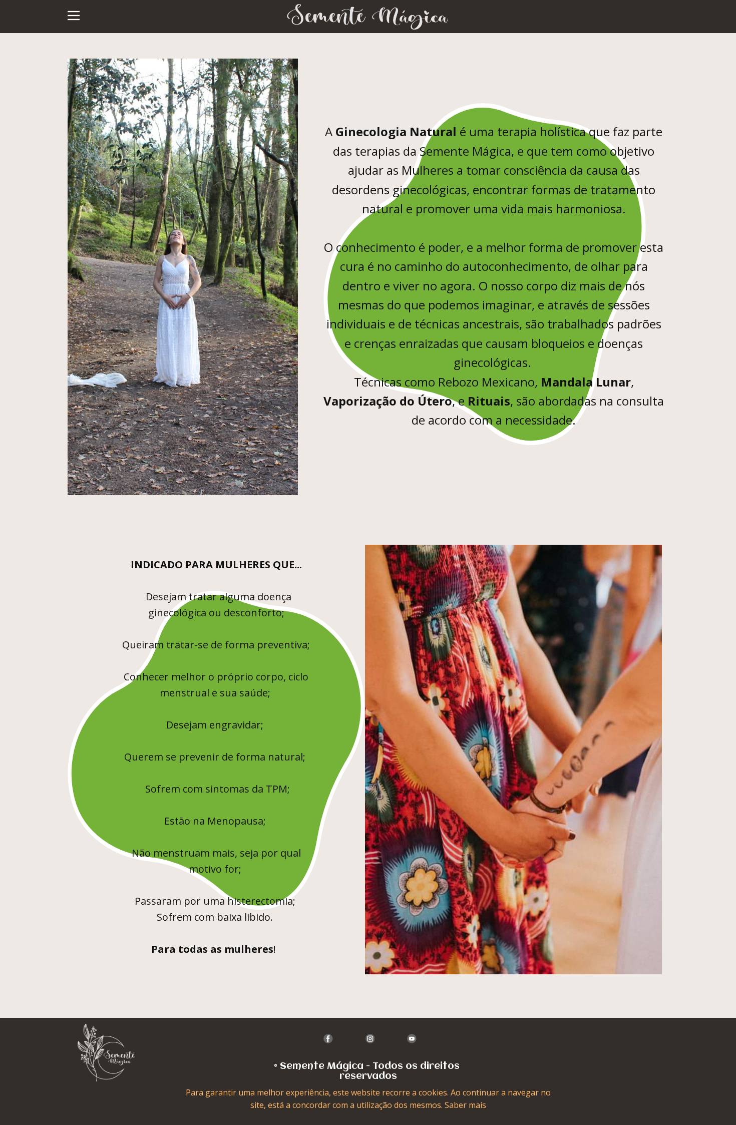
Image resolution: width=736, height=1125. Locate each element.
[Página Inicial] (106, 1052)
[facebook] (328, 1038)
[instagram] (370, 1038)
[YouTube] (412, 1038)
